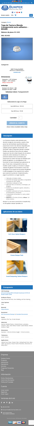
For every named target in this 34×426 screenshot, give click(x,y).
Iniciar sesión (5, 15)
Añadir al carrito (17, 123)
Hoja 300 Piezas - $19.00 (17, 111)
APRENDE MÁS (17, 72)
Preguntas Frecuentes (7, 368)
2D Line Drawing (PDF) (7, 293)
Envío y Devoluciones (7, 378)
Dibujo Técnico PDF (7, 82)
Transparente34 (23, 92)
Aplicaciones (4, 362)
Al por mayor (4, 394)
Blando (9, 22)
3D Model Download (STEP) (20, 293)
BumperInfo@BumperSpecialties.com (21, 3)
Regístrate (4, 392)
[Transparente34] (4, 97)
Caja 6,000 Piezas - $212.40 (17, 106)
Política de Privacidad (7, 382)
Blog (2, 370)
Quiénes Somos (5, 358)
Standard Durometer (22, 314)
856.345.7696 (7, 3)
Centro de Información (7, 380)
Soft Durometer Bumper (8, 314)
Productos (4, 360)
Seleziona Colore (17, 92)
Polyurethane (5, 309)
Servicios (3, 366)
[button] (4, 96)
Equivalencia (4, 364)
